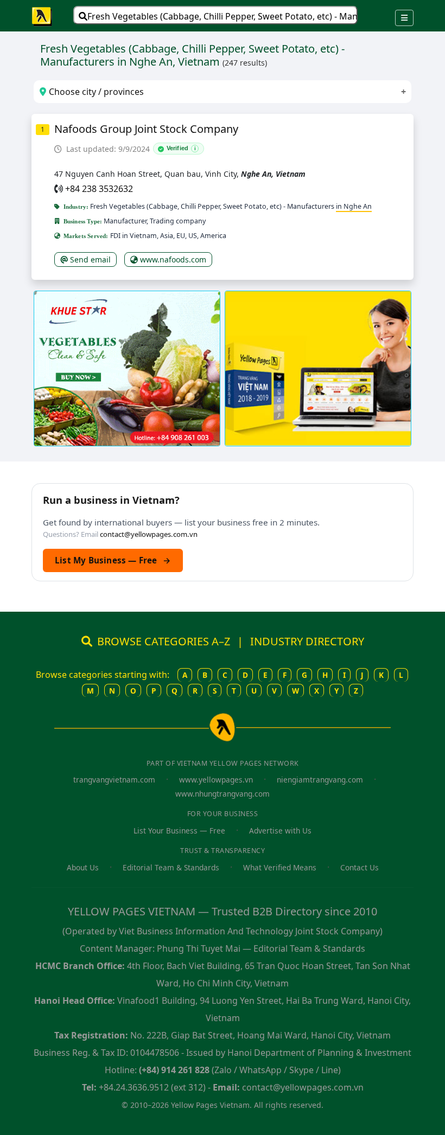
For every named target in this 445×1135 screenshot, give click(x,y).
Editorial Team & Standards (171, 867)
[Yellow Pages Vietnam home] (42, 16)
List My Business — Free (113, 560)
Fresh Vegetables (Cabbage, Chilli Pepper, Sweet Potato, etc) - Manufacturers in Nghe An (222, 16)
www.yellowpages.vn (216, 779)
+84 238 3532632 (99, 189)
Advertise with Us (280, 830)
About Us (83, 867)
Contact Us (359, 867)
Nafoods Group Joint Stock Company (146, 128)
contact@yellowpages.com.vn (149, 534)
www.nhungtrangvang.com (222, 793)
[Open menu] (404, 18)
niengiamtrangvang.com (320, 779)
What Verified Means (279, 867)
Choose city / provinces (95, 92)
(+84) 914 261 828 (174, 1070)
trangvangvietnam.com (114, 779)
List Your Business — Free (179, 830)
